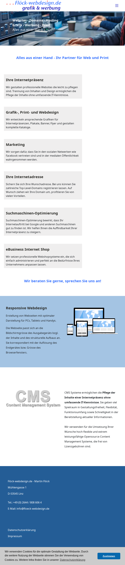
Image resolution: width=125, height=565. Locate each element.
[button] (94, 556)
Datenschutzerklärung (22, 530)
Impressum (15, 536)
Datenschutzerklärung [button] (72, 559)
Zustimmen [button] (109, 556)
